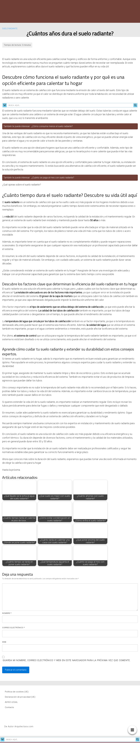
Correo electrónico (13, 628)
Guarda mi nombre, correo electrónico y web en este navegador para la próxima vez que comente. (67, 660)
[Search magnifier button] (135, 105)
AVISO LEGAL (11, 702)
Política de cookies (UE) (17, 692)
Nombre (6, 613)
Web (4, 642)
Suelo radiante (10, 28)
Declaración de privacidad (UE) (20, 697)
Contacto (9, 707)
